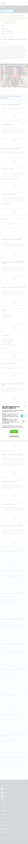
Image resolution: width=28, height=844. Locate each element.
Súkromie (4, 427)
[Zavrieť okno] (25, 406)
